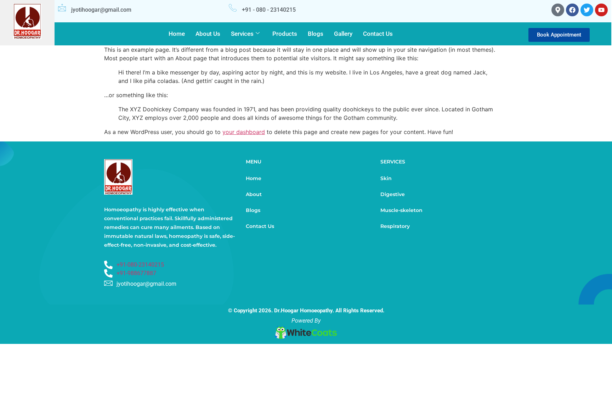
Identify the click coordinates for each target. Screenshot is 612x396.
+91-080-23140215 (140, 264)
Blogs (315, 33)
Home (177, 33)
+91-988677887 (136, 273)
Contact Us (378, 33)
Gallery (343, 33)
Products (284, 33)
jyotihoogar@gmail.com (101, 9)
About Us (208, 33)
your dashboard (243, 131)
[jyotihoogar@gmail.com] (62, 7)
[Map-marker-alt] (557, 10)
